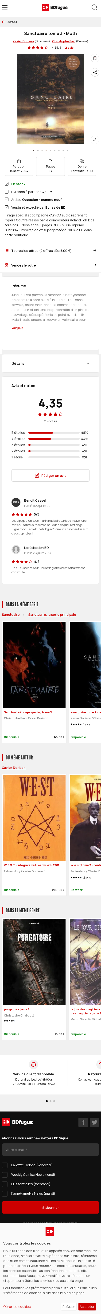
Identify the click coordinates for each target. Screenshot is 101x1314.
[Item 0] (33, 150)
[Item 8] (67, 150)
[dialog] (50, 1268)
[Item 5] (54, 150)
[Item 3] (46, 150)
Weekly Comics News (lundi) (33, 1174)
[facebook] (83, 1122)
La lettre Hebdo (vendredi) (32, 1165)
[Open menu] (5, 7)
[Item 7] (63, 150)
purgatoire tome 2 (17, 1009)
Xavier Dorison (23, 41)
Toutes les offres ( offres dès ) (41, 250)
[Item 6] (59, 150)
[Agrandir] (95, 140)
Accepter (87, 1306)
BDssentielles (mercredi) (30, 1184)
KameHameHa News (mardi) (33, 1193)
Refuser (68, 1306)
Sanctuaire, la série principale (52, 614)
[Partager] (95, 72)
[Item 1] (38, 150)
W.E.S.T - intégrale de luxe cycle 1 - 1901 (31, 865)
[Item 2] (42, 150)
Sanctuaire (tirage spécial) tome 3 (28, 712)
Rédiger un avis (53, 475)
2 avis (69, 47)
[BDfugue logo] (55, 7)
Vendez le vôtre (23, 265)
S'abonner (50, 1207)
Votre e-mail (15, 1149)
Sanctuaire (11, 614)
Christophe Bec (63, 41)
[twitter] (94, 1122)
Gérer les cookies (17, 1306)
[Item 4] (50, 150)
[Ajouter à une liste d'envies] (95, 58)
